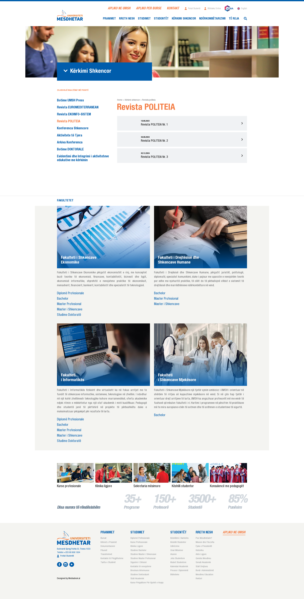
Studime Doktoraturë (139, 574)
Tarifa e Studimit (108, 562)
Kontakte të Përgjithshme (112, 558)
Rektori (199, 578)
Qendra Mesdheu (203, 558)
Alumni (173, 554)
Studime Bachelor (138, 550)
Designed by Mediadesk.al (68, 578)
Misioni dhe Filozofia (205, 542)
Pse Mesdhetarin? (204, 538)
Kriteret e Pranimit (109, 542)
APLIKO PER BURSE (148, 8)
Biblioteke (174, 574)
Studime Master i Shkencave (143, 554)
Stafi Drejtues (202, 566)
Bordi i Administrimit (205, 570)
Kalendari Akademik (179, 566)
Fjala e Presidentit (204, 546)
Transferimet (106, 554)
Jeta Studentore (177, 558)
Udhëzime (174, 546)
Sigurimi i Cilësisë (138, 562)
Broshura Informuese (139, 570)
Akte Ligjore (201, 554)
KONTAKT (173, 8)
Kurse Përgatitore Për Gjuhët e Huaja (146, 583)
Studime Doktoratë (69, 315)
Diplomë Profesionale (70, 293)
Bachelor (62, 299)
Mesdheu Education (204, 574)
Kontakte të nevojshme (140, 566)
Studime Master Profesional (142, 558)
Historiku (200, 550)
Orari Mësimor (176, 550)
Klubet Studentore (178, 562)
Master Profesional (69, 304)
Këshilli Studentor (178, 542)
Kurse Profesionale (138, 542)
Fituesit (104, 550)
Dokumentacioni (108, 546)
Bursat (103, 538)
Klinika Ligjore (136, 546)
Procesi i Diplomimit (179, 570)
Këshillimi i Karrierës (179, 538)
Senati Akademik (203, 562)
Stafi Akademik (137, 578)
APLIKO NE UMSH (119, 8)
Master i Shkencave (69, 309)
